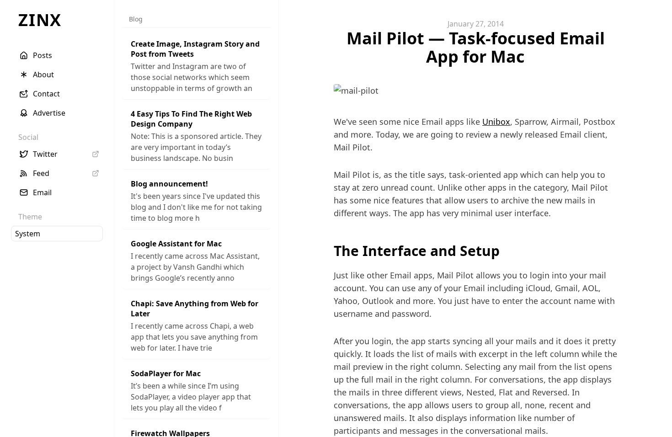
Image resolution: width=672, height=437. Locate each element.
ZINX (40, 20)
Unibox (496, 121)
